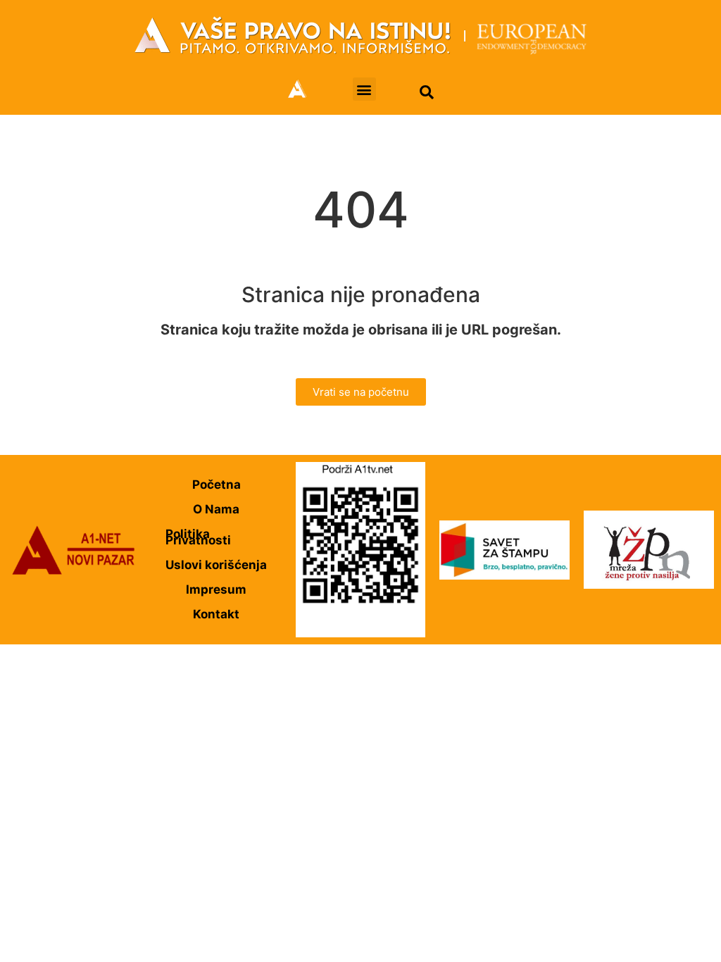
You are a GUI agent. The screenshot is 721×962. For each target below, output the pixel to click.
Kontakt (216, 614)
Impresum (216, 589)
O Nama (216, 509)
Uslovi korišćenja (216, 565)
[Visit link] (360, 35)
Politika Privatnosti (198, 537)
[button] (364, 89)
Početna (216, 484)
